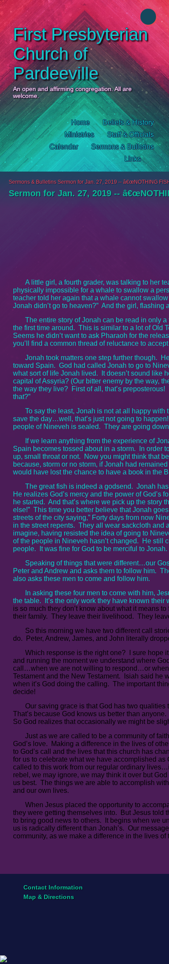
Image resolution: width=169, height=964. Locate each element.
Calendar (63, 146)
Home (80, 122)
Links (132, 158)
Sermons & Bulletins (122, 146)
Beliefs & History (128, 122)
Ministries (79, 134)
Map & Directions (47, 896)
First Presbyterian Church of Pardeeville (80, 54)
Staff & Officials (130, 134)
